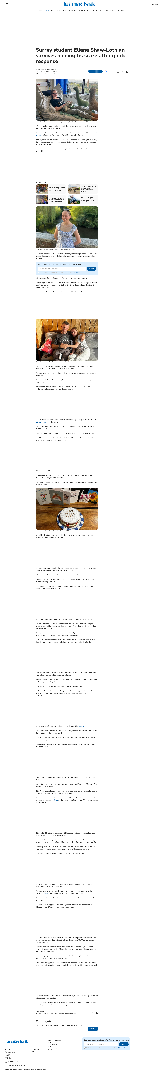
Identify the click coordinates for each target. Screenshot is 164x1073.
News (37, 43)
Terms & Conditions (54, 1040)
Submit (91, 269)
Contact (50, 1042)
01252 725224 (14, 1062)
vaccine (46, 893)
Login (156, 4)
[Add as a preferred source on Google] (109, 71)
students (55, 800)
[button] (7, 4)
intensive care (41, 422)
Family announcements (55, 1050)
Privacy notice (76, 272)
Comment (92, 1029)
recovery (82, 726)
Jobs (49, 1046)
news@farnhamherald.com (16, 1065)
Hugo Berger (41, 69)
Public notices (52, 1048)
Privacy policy (52, 1044)
